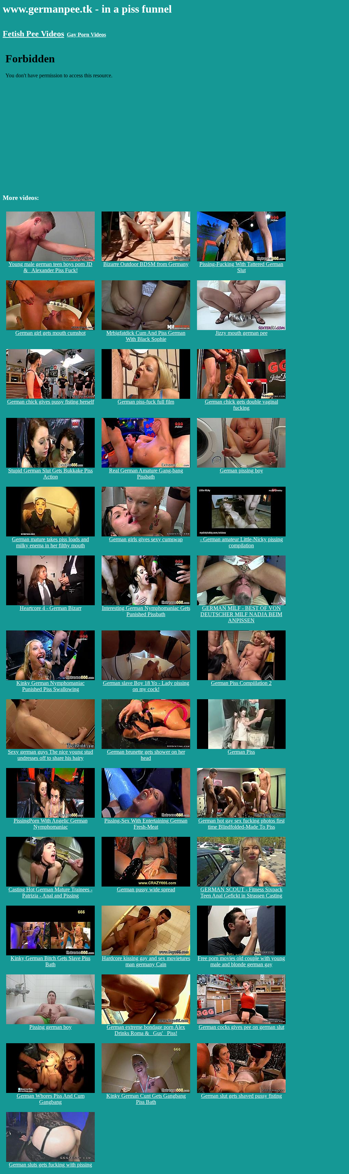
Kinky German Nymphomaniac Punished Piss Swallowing (50, 686)
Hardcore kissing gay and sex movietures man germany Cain (146, 961)
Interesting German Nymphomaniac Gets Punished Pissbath (146, 611)
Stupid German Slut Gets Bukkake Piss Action (50, 474)
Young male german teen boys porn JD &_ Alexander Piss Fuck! (50, 267)
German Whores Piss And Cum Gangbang (51, 1099)
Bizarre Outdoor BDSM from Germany (145, 264)
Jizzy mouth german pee (241, 333)
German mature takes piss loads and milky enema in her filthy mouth (50, 542)
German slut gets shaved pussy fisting (241, 1096)
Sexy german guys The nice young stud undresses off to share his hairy (50, 755)
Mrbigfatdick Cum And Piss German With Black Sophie (145, 336)
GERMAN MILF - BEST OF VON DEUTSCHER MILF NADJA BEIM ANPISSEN (241, 614)
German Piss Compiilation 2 (241, 683)
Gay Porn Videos (86, 34)
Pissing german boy (50, 1027)
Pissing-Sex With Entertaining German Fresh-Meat (145, 824)
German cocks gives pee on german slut (241, 1027)
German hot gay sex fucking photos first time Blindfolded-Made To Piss (241, 824)
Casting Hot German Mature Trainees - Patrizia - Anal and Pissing (50, 892)
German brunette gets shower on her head (146, 755)
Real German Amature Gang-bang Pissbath (146, 474)
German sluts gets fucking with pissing (50, 1165)
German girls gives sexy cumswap (146, 539)
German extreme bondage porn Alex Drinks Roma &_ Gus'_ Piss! (146, 1030)
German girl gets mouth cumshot (50, 333)
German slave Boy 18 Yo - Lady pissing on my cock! (146, 686)
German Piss (241, 752)
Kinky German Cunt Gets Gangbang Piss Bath (146, 1099)
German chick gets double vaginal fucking (241, 405)
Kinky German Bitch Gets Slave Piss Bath (50, 961)
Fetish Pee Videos (33, 33)
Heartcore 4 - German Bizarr (50, 608)
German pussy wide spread (146, 889)
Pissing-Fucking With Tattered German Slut (241, 267)
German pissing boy (241, 470)
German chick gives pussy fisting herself (50, 402)
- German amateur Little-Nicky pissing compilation (241, 542)
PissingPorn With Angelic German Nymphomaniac (51, 824)
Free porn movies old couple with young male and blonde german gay (241, 961)
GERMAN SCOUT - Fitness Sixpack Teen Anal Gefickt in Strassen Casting (241, 892)
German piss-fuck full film (146, 402)
